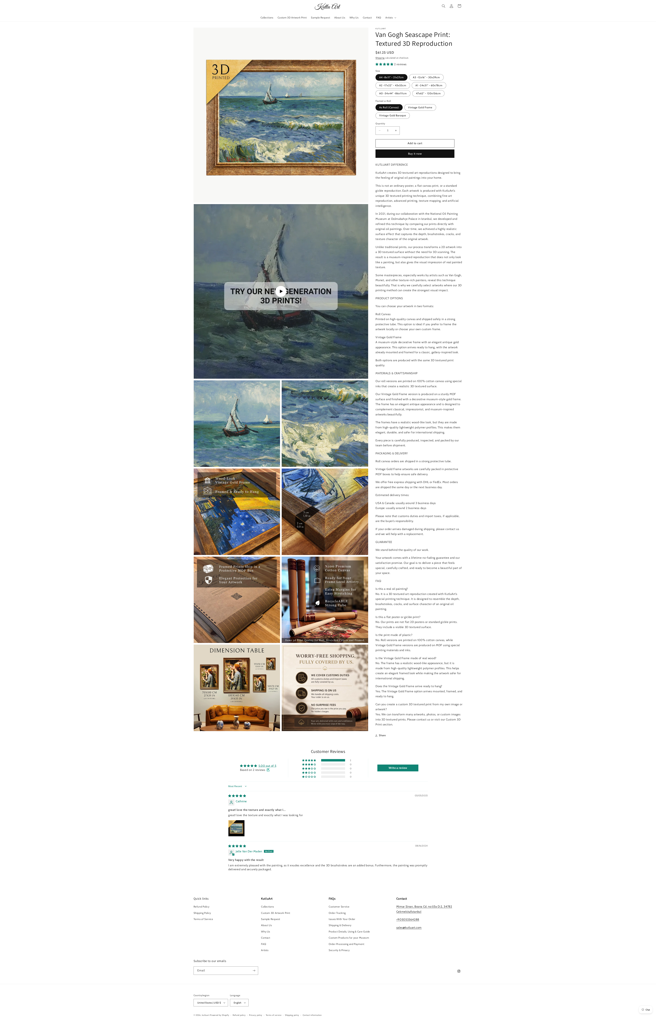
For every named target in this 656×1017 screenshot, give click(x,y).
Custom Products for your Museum (349, 937)
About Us (266, 925)
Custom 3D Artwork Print (275, 913)
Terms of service (274, 1015)
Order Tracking (337, 913)
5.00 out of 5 (267, 765)
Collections (267, 906)
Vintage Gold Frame (420, 107)
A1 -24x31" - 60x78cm (428, 85)
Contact (265, 937)
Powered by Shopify (219, 1015)
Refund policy (239, 1015)
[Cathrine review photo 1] (236, 828)
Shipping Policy (202, 913)
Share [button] (382, 735)
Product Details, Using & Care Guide (349, 931)
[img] (237, 796)
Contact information (312, 1015)
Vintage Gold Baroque (392, 115)
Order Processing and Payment (346, 944)
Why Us (265, 931)
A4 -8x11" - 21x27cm (391, 77)
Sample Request (270, 919)
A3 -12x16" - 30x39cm (426, 77)
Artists (264, 950)
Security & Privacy (339, 950)
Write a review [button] (398, 767)
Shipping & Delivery (340, 925)
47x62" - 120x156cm (428, 93)
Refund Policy (201, 906)
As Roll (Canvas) (389, 107)
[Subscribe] (254, 970)
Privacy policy (255, 1015)
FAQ (263, 944)
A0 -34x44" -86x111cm (393, 93)
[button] (390, 17)
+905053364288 (407, 919)
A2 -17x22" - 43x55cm (392, 85)
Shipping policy (292, 1015)
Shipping (380, 58)
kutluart (205, 1015)
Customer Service (339, 906)
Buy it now (415, 153)
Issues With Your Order (342, 919)
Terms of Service (203, 919)
